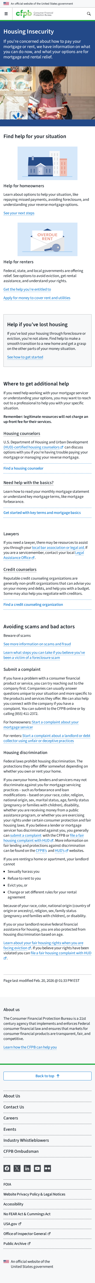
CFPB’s (41, 850)
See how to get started (25, 357)
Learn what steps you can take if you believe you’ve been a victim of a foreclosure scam (44, 655)
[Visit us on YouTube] (37, 1168)
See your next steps (18, 213)
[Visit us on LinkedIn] (27, 1168)
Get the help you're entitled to (27, 289)
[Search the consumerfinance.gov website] (89, 14)
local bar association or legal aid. (58, 547)
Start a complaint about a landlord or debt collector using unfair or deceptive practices (46, 738)
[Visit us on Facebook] (6, 1168)
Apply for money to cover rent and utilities (36, 298)
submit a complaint (26, 835)
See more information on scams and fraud (37, 644)
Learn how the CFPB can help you (30, 1047)
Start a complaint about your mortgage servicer (41, 724)
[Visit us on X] (17, 1168)
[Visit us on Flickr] (47, 1168)
